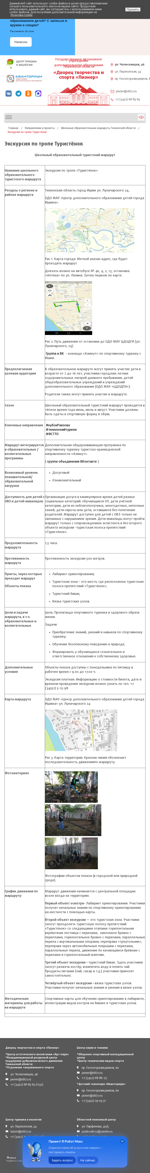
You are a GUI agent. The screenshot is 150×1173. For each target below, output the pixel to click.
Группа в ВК (55, 353)
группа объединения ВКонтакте (72, 461)
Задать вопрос (62, 1160)
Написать (20, 42)
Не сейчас (87, 1160)
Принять (133, 9)
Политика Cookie (21, 15)
